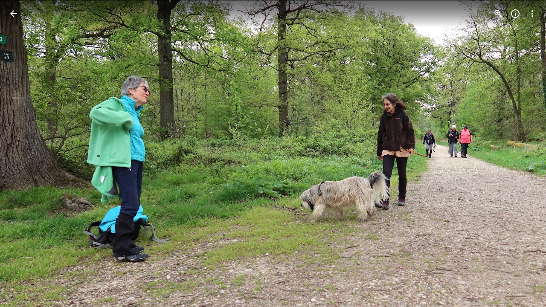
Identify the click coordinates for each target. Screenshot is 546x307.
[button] (24, 153)
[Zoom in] (498, 13)
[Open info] (515, 13)
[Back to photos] (13, 13)
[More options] (532, 13)
